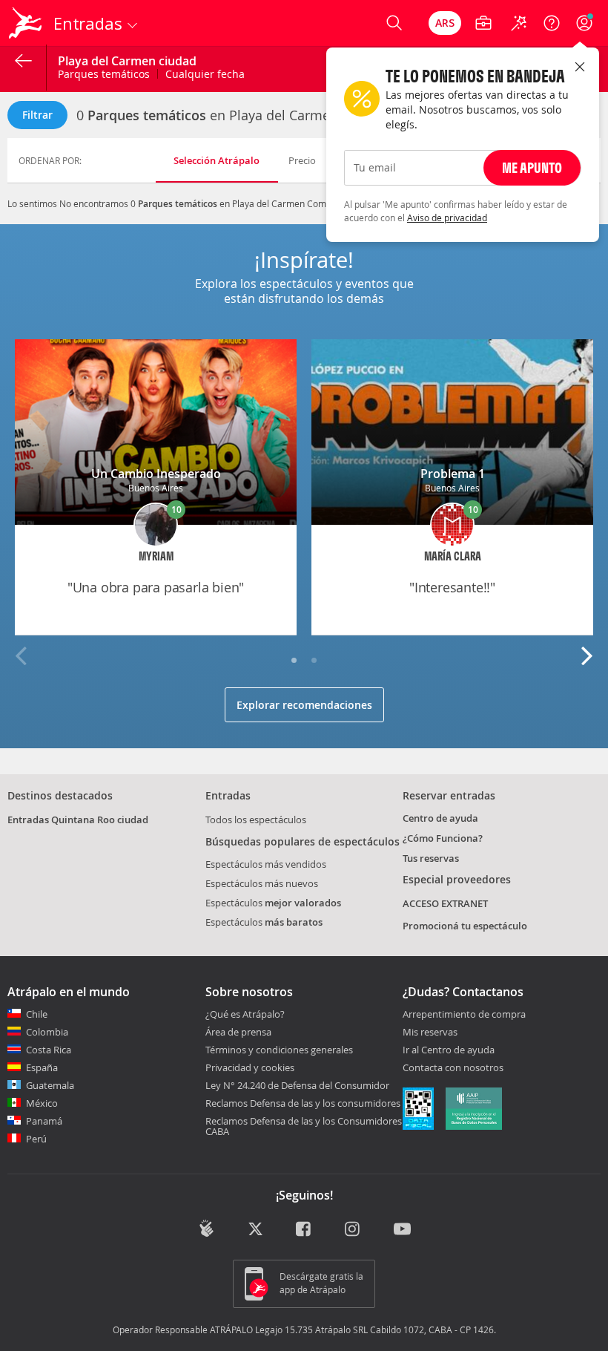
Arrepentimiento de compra (464, 1015)
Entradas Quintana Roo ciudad (77, 819)
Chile (36, 1014)
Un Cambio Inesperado (156, 473)
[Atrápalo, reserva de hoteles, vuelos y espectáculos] (26, 23)
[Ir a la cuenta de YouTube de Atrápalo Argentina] (402, 1230)
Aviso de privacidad (447, 217)
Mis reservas (430, 1032)
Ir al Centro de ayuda (449, 1050)
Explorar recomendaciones (304, 705)
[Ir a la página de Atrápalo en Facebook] (304, 1230)
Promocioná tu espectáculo (465, 925)
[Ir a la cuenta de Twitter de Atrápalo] (255, 1230)
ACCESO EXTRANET (445, 903)
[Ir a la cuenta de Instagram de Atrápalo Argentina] (353, 1230)
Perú (36, 1138)
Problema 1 (452, 473)
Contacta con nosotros (453, 1068)
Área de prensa (238, 1031)
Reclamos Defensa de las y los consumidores (302, 1103)
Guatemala (50, 1085)
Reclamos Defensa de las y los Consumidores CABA (303, 1126)
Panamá (44, 1121)
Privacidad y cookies (249, 1067)
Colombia (47, 1031)
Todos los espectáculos (255, 819)
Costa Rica (48, 1049)
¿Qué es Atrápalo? (245, 1014)
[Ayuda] (552, 23)
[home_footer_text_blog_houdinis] (206, 1228)
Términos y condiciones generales (279, 1049)
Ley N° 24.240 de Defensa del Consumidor (297, 1085)
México (42, 1103)
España (42, 1067)
